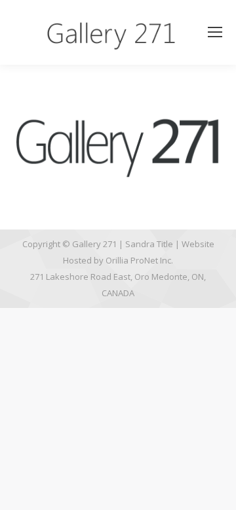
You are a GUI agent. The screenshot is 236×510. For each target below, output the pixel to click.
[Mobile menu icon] (215, 32)
